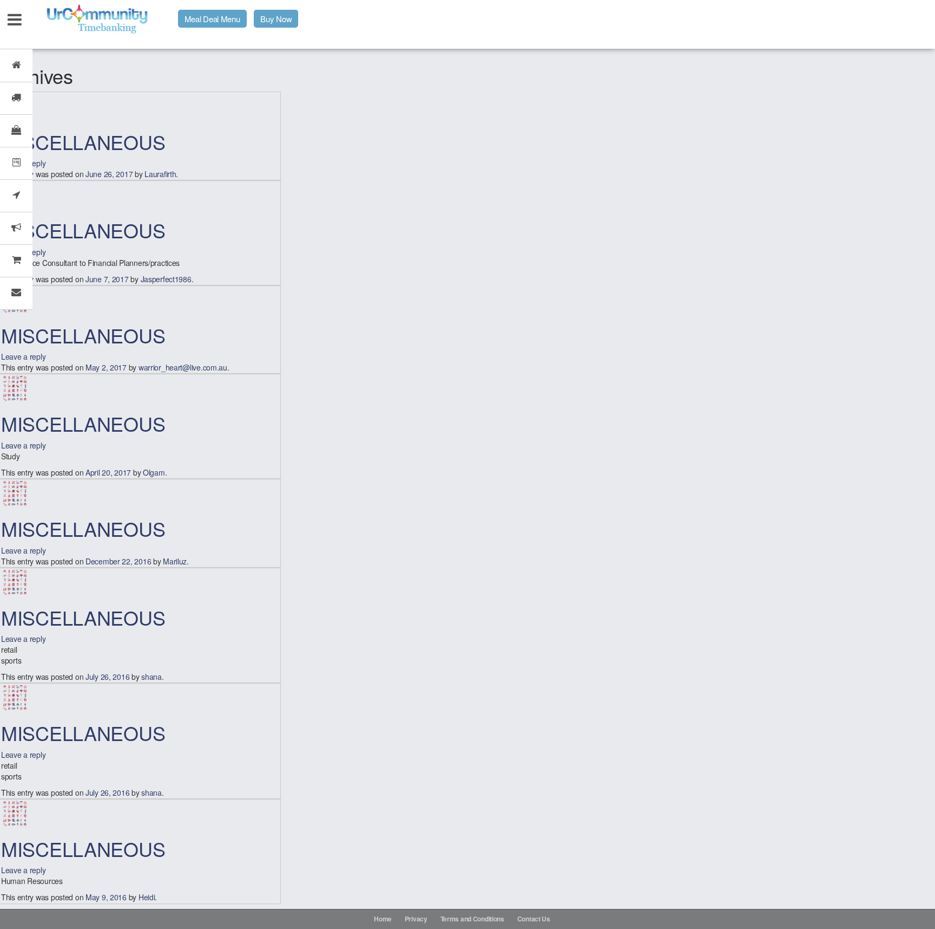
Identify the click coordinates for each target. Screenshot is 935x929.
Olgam (154, 472)
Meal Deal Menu (212, 18)
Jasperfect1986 (166, 279)
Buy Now (276, 18)
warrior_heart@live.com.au (183, 367)
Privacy (416, 919)
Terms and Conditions (472, 919)
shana (151, 676)
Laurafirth (160, 173)
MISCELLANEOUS (83, 141)
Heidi (147, 897)
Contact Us (533, 919)
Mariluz (175, 561)
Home (383, 919)
